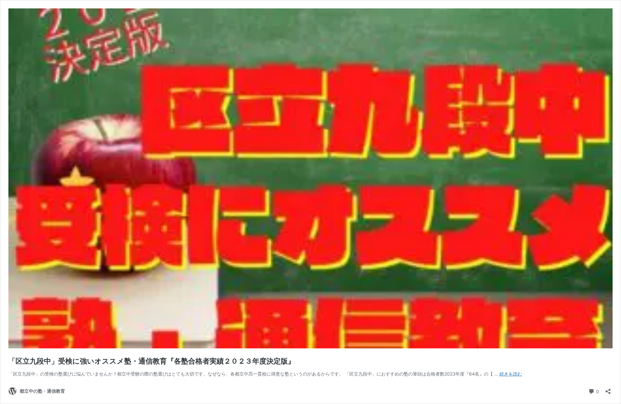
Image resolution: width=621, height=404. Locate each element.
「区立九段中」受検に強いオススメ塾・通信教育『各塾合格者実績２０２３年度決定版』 (151, 361)
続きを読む (510, 374)
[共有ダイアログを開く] (608, 389)
